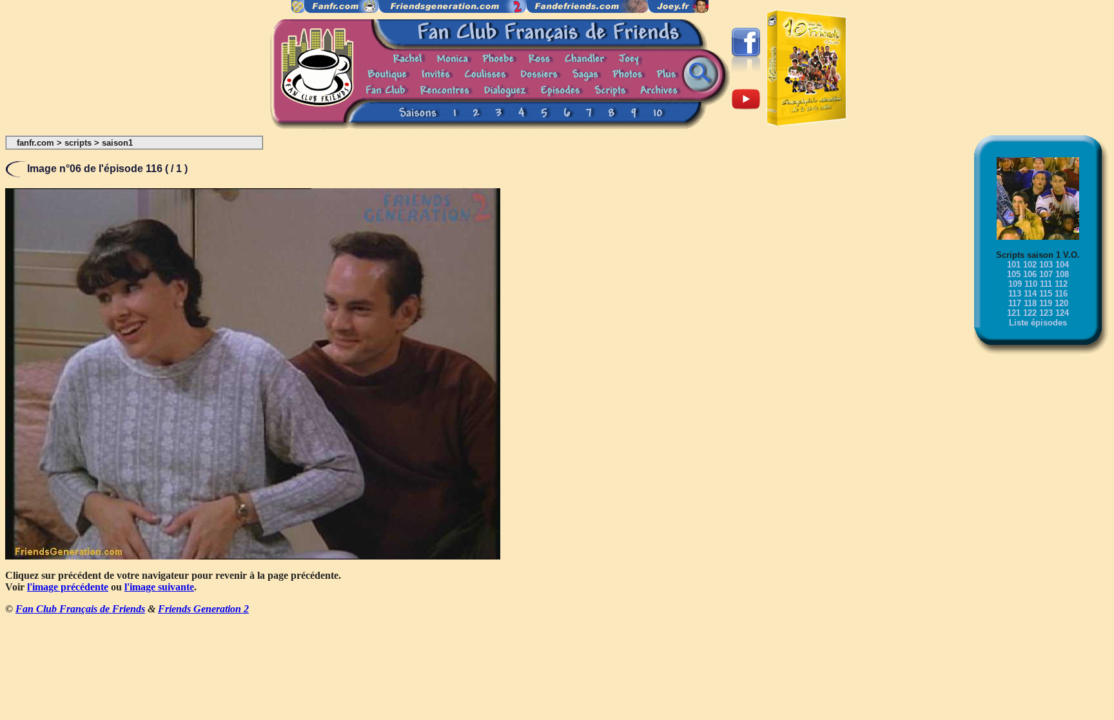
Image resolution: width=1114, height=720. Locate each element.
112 (1061, 284)
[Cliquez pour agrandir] (252, 555)
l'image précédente (67, 586)
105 (1014, 274)
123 (1046, 313)
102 (1030, 264)
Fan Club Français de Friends (80, 608)
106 (1030, 274)
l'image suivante (159, 586)
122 (1030, 313)
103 (1046, 264)
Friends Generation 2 (203, 608)
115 (1045, 293)
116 (1061, 293)
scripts (78, 143)
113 (1014, 293)
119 (1045, 303)
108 (1062, 274)
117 (1014, 303)
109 (1015, 284)
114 (1030, 293)
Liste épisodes (1038, 322)
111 (1046, 284)
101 (1014, 264)
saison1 (117, 143)
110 (1030, 284)
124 (1062, 313)
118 (1030, 303)
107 (1046, 274)
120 (1061, 303)
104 (1062, 264)
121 (1014, 313)
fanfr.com (35, 143)
